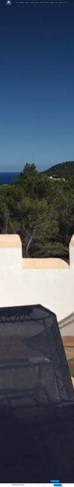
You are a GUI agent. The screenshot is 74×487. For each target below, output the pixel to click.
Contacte (56, 2)
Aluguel (41, 2)
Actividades (37, 2)
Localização (51, 2)
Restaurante (27, 2)
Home (16, 2)
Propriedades (21, 2)
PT (64, 2)
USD (66, 2)
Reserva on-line (46, 2)
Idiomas (60, 2)
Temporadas (32, 2)
